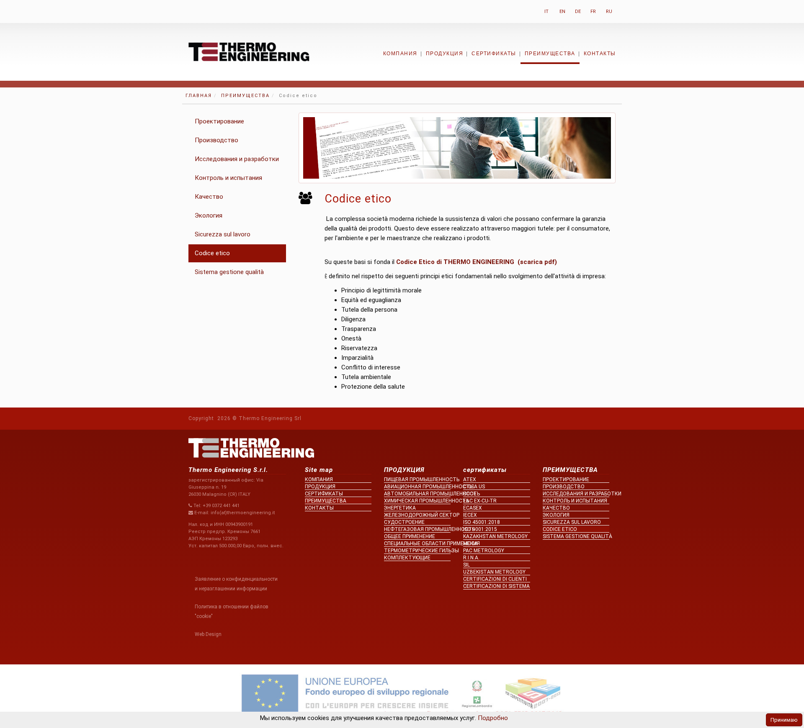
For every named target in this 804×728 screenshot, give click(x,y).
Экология (208, 215)
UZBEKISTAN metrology (494, 572)
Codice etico (212, 253)
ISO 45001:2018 (481, 522)
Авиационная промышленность (417, 487)
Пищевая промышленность (417, 479)
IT (546, 11)
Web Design (208, 634)
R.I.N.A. (471, 558)
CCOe (470, 494)
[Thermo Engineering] (248, 51)
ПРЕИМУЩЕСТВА (550, 53)
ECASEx (472, 508)
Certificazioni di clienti (495, 579)
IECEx (470, 515)
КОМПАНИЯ (400, 53)
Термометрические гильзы (417, 551)
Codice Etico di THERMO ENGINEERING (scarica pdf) (476, 262)
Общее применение (409, 536)
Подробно (492, 718)
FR (593, 11)
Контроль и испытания (228, 178)
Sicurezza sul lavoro (222, 234)
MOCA (470, 543)
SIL (466, 565)
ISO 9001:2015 (480, 529)
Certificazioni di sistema (496, 586)
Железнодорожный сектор (417, 515)
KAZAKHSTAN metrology (495, 536)
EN (562, 11)
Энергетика (400, 508)
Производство (216, 140)
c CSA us (474, 487)
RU (609, 11)
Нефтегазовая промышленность (417, 529)
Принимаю (784, 720)
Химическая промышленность (417, 501)
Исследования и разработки (237, 159)
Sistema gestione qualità (229, 272)
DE (578, 11)
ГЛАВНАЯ (199, 95)
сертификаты (494, 53)
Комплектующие (407, 558)
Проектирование (219, 121)
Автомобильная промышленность (417, 494)
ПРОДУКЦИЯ (445, 53)
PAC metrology (483, 551)
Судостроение (404, 522)
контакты (600, 53)
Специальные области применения (417, 543)
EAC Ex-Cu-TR (480, 501)
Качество (209, 196)
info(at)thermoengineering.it (243, 512)
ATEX (469, 479)
